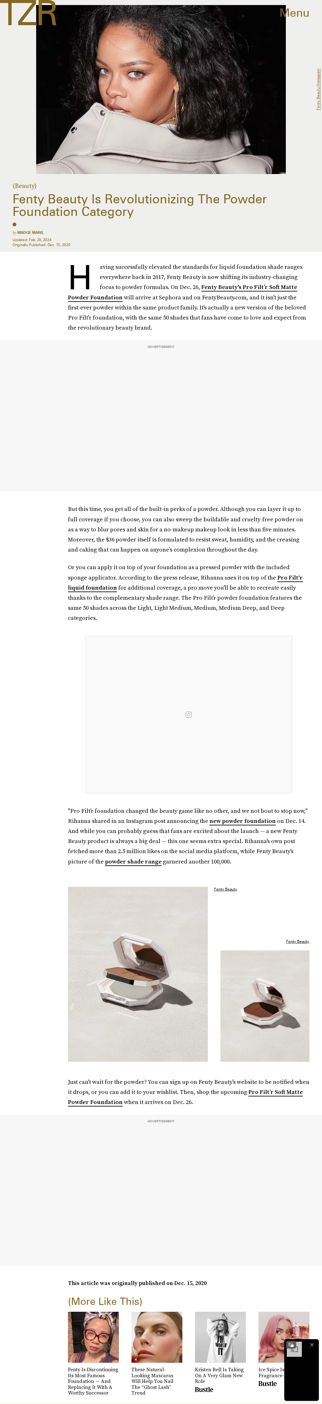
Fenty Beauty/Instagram (318, 89)
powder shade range (133, 861)
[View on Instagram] (188, 714)
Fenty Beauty (225, 889)
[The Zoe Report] (28, 12)
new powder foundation (242, 821)
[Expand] (291, 1345)
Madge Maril (30, 232)
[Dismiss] (312, 1345)
